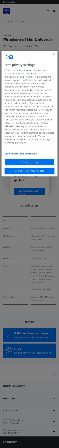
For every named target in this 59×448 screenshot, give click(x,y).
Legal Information (28, 153)
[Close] (54, 54)
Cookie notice (12, 153)
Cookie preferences (29, 162)
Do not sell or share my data (29, 171)
